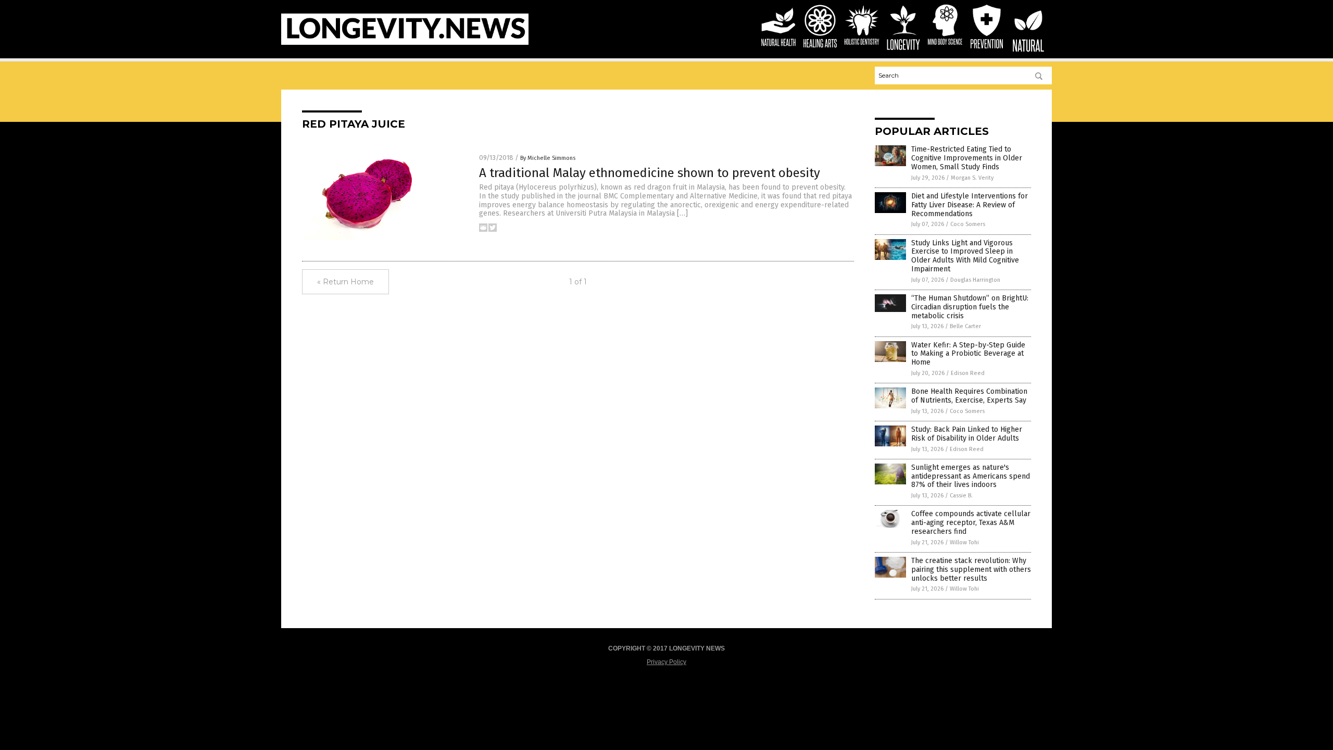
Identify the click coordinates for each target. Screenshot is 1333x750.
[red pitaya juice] (405, 42)
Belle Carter (965, 326)
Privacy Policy (666, 662)
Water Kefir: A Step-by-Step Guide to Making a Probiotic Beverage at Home (968, 354)
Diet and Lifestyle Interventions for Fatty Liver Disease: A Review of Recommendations (969, 205)
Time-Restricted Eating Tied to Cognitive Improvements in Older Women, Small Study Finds (966, 158)
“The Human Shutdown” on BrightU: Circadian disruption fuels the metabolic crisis (969, 307)
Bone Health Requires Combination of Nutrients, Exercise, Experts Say (969, 396)
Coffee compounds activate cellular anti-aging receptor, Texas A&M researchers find (970, 522)
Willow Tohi (964, 542)
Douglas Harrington (975, 280)
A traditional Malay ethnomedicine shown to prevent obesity (649, 173)
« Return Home (345, 281)
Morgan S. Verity (972, 177)
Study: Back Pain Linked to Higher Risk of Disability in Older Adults (966, 434)
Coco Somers (967, 224)
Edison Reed (968, 373)
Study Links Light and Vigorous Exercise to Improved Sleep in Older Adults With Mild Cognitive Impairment (965, 256)
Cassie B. (961, 495)
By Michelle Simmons (547, 158)
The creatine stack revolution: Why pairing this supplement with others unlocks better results (971, 569)
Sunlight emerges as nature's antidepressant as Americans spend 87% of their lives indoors (970, 476)
